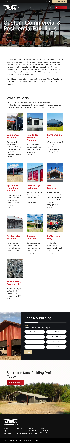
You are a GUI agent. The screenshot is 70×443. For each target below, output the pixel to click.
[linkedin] (49, 1)
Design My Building (58, 1)
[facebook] (47, 1)
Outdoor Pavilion (56, 346)
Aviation (35, 346)
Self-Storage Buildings (35, 341)
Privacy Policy (33, 433)
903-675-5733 (8, 1)
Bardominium (35, 336)
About (19, 431)
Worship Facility (56, 341)
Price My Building (14, 382)
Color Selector (7, 433)
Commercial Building (34, 331)
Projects (5, 431)
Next (28, 352)
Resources (20, 428)
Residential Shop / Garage (56, 331)
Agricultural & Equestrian (56, 336)
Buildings (5, 428)
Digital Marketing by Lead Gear (30, 440)
